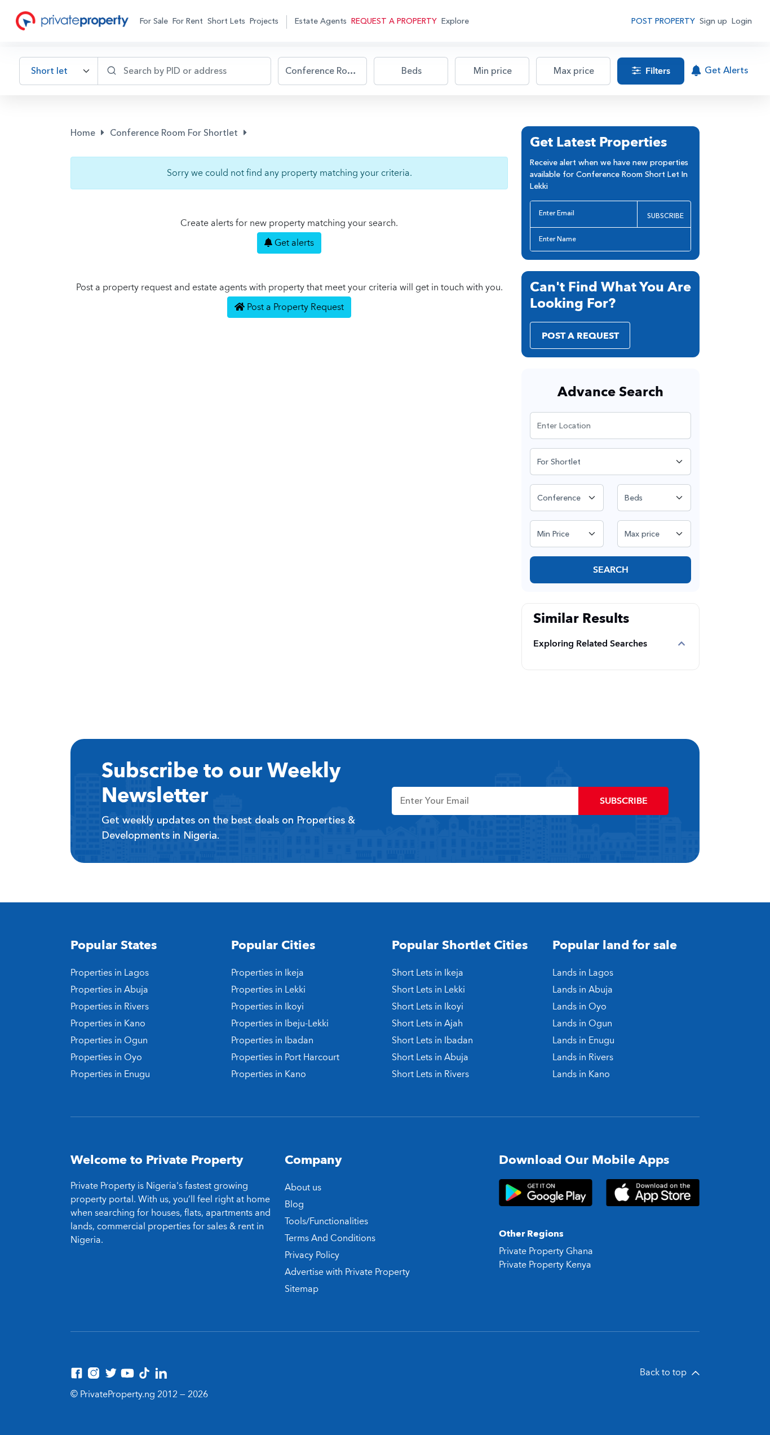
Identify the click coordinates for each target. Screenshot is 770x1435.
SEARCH (611, 570)
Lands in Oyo (579, 1006)
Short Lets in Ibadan (432, 1040)
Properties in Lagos (109, 973)
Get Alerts (726, 70)
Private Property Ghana (546, 1251)
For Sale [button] (154, 21)
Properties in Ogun (109, 1040)
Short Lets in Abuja (430, 1057)
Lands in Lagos (582, 973)
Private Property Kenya (545, 1265)
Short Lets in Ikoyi (427, 1006)
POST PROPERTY (663, 21)
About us (303, 1187)
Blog (294, 1204)
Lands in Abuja (582, 990)
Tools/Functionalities (326, 1221)
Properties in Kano (107, 1023)
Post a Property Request (294, 307)
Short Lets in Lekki (428, 990)
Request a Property (394, 21)
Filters (656, 71)
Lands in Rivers (582, 1057)
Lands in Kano (581, 1074)
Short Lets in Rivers (430, 1074)
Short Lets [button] (226, 21)
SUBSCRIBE (665, 215)
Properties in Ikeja (267, 973)
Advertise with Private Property (347, 1272)
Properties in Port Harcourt (285, 1057)
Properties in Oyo (106, 1057)
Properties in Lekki (268, 990)
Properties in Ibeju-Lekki (280, 1023)
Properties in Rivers (109, 1006)
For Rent (187, 21)
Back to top (664, 1372)
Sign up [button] (713, 21)
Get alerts (293, 243)
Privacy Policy (312, 1255)
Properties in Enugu (110, 1074)
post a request (580, 336)
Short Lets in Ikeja (427, 973)
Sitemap (301, 1289)
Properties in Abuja (109, 990)
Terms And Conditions (330, 1238)
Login (742, 21)
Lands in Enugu (583, 1040)
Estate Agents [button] (321, 21)
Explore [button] (455, 21)
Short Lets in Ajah (427, 1023)
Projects (264, 21)
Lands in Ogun (582, 1023)
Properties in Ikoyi (267, 1006)
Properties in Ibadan (272, 1040)
